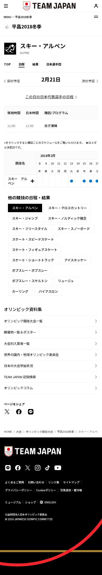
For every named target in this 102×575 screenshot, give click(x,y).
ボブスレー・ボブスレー (30, 270)
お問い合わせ (36, 482)
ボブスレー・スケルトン (30, 280)
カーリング (20, 291)
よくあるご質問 (14, 482)
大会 (19, 431)
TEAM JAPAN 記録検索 (20, 376)
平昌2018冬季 (65, 431)
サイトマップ (71, 482)
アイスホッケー (75, 260)
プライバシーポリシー (18, 490)
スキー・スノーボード (74, 228)
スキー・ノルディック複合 (67, 218)
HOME (8, 431)
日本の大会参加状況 (18, 365)
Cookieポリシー (46, 490)
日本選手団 (53, 64)
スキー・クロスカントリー (67, 207)
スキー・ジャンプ (25, 218)
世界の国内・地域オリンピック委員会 (31, 354)
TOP (7, 64)
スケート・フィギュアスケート (34, 249)
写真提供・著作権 (71, 490)
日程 (22, 64)
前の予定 (13, 81)
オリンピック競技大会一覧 (23, 321)
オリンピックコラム (18, 388)
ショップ (30, 502)
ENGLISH (50, 502)
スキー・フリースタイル (29, 228)
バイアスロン (48, 291)
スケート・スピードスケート (33, 239)
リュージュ (66, 280)
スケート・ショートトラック (33, 260)
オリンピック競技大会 (39, 431)
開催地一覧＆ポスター (20, 332)
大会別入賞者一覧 (17, 343)
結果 (35, 64)
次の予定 (88, 81)
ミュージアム (13, 502)
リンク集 (53, 482)
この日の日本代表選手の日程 (49, 96)
